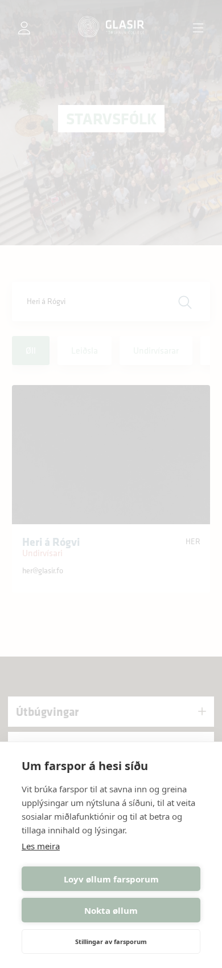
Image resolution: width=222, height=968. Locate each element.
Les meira (41, 846)
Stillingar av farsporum (111, 941)
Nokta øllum (111, 910)
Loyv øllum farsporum (111, 879)
